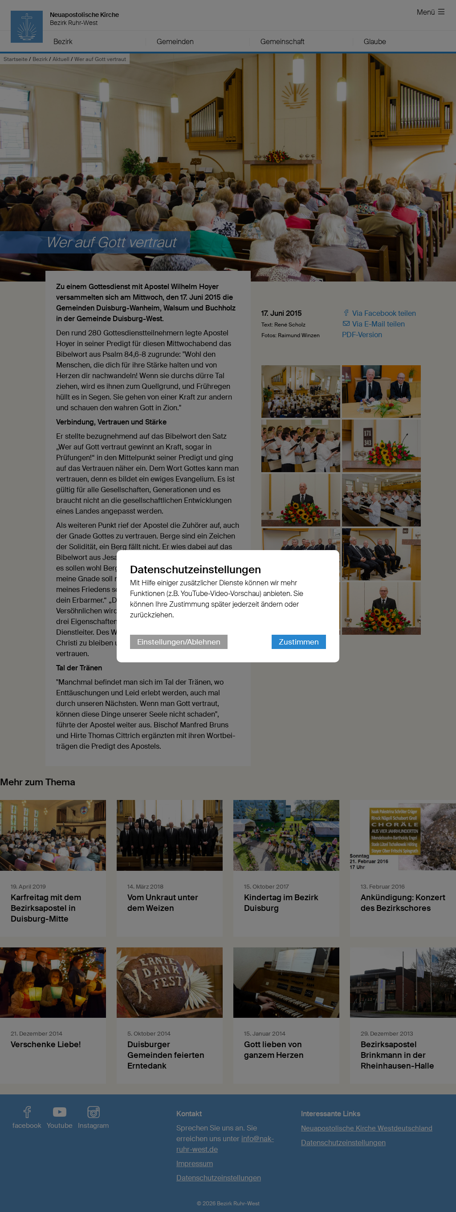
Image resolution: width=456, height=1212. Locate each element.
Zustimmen (299, 642)
